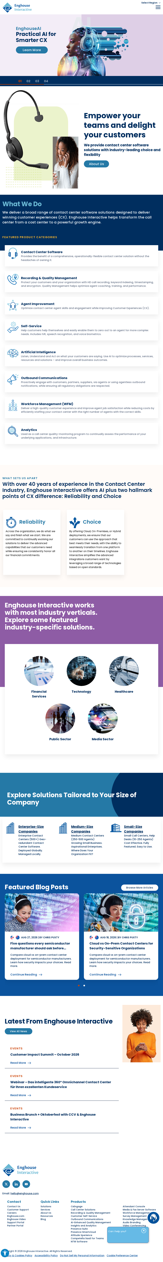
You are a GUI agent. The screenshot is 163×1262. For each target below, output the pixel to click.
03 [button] (37, 81)
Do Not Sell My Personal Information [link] (82, 1255)
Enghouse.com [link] (15, 1216)
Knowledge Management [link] (137, 1219)
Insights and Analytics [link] (83, 1225)
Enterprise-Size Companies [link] (31, 829)
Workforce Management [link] (137, 1212)
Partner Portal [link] (15, 1225)
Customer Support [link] (18, 1209)
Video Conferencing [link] (134, 1225)
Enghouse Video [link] (16, 1219)
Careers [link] (12, 1212)
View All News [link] (18, 1031)
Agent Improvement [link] (37, 304)
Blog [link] (43, 1219)
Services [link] (45, 1209)
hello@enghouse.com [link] (25, 1193)
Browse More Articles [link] (139, 887)
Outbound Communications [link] (44, 378)
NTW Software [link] (79, 1241)
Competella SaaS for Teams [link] (87, 1238)
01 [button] (20, 81)
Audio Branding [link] (132, 1222)
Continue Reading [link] (23, 974)
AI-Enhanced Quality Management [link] (91, 1222)
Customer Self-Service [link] (84, 1216)
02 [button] (28, 81)
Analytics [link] (29, 430)
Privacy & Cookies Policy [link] (17, 1255)
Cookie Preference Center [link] (122, 1255)
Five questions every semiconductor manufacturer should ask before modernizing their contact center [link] (40, 948)
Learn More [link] (32, 61)
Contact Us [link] (13, 1206)
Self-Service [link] (31, 326)
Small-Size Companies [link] (133, 829)
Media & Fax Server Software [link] (139, 1209)
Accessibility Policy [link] (46, 1255)
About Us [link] (96, 164)
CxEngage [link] (76, 1206)
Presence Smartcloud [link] (83, 1232)
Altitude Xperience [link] (81, 1235)
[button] (79, 985)
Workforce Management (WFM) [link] (47, 404)
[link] (5, 1253)
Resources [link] (47, 1216)
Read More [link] (18, 1062)
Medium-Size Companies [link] (82, 829)
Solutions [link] (46, 1206)
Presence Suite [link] (79, 1228)
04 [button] (46, 81)
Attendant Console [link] (134, 1206)
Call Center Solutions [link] (83, 1209)
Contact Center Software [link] (42, 252)
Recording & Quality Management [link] (49, 278)
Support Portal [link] (15, 1222)
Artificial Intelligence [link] (38, 352)
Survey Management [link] (135, 1216)
